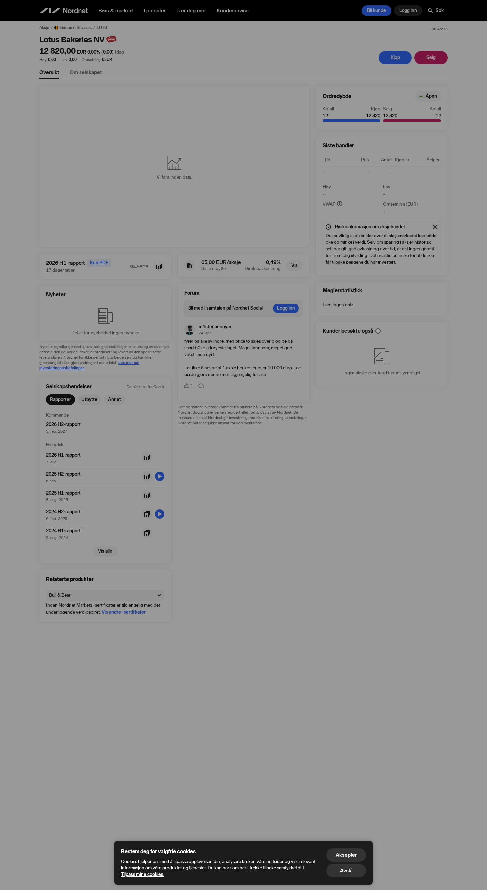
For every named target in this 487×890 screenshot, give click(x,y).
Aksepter (346, 855)
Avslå (346, 870)
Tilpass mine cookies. (142, 874)
